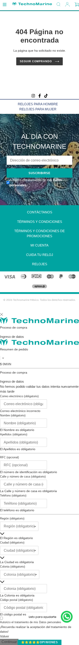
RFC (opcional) (9, 457)
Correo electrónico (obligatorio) (19, 396)
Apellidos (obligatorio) (13, 434)
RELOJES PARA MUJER (37, 109)
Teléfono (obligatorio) (13, 495)
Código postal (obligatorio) (16, 600)
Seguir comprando (36, 61)
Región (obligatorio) (12, 518)
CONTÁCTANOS (39, 212)
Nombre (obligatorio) (12, 415)
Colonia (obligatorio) (12, 566)
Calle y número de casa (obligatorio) (23, 476)
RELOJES (39, 264)
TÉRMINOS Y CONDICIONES (39, 222)
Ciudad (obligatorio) (12, 542)
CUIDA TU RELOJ (39, 255)
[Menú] (4, 4)
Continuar (9, 642)
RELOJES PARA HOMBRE (38, 104)
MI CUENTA (39, 245)
